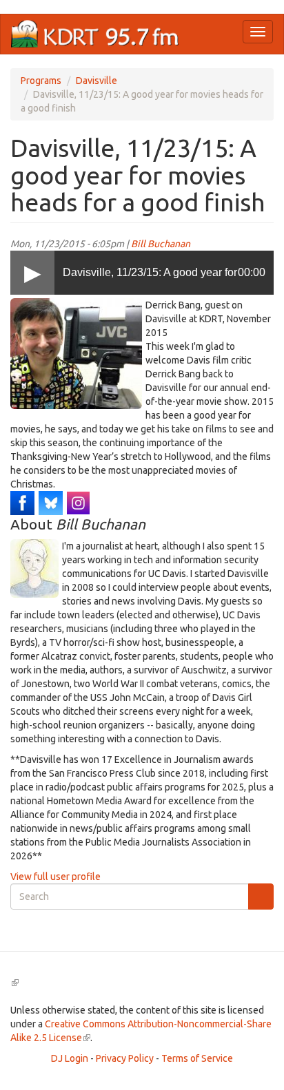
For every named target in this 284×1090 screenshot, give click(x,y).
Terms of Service (197, 1058)
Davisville (96, 80)
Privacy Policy (125, 1058)
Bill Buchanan (160, 243)
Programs (41, 80)
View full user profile (55, 876)
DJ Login (69, 1058)
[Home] (95, 34)
